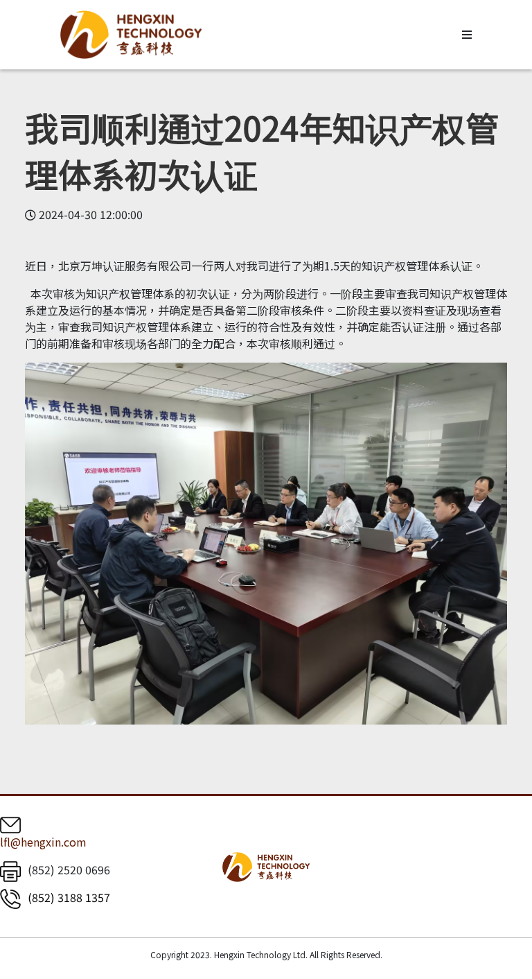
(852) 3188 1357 (69, 897)
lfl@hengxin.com (43, 841)
